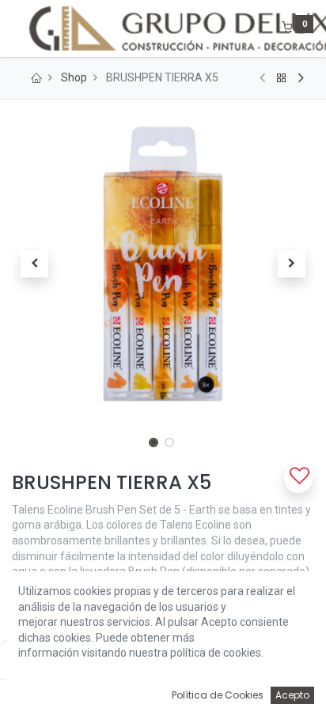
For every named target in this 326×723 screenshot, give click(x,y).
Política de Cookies (217, 695)
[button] (34, 264)
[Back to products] (281, 78)
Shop (74, 77)
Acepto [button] (292, 695)
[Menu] (13, 28)
